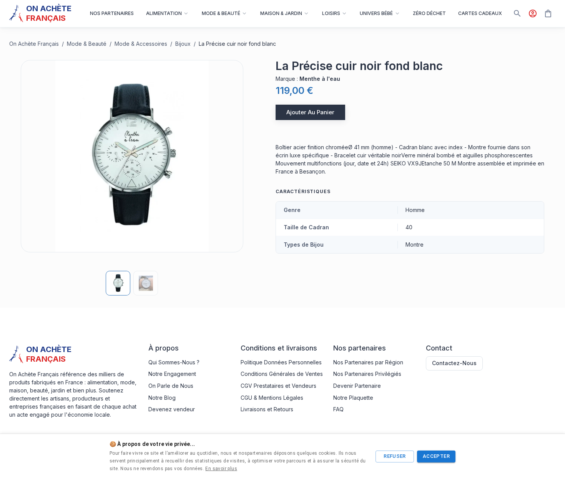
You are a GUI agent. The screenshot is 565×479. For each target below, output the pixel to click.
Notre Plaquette (353, 397)
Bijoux (183, 43)
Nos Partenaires (112, 13)
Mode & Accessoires (141, 43)
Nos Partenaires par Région (368, 362)
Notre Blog (162, 397)
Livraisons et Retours (267, 409)
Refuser (395, 456)
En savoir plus (221, 468)
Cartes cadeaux (480, 13)
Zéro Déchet (429, 13)
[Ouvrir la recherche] (517, 13)
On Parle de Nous (170, 385)
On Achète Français (34, 43)
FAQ (338, 409)
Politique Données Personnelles (281, 362)
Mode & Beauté (86, 43)
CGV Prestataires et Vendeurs (278, 385)
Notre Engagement (172, 374)
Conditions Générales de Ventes (282, 374)
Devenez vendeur (171, 409)
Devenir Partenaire (357, 385)
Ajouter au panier (310, 112)
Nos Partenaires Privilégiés (367, 374)
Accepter (436, 456)
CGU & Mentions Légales (272, 397)
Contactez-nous (454, 363)
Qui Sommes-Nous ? (173, 362)
